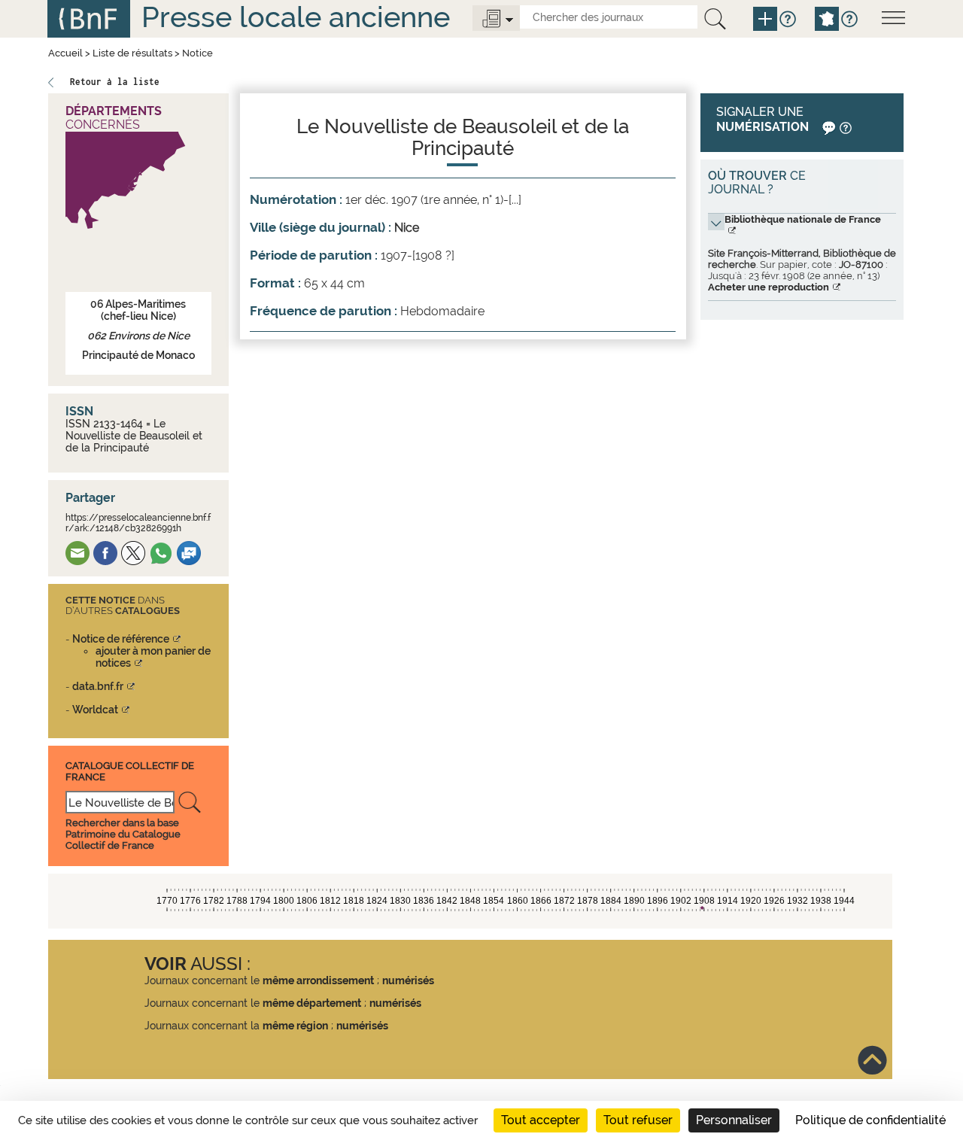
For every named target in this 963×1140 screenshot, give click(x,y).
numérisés (408, 980)
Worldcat (95, 710)
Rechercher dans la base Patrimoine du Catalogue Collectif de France (123, 834)
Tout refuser (638, 1120)
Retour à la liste (114, 82)
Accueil (65, 53)
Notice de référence (120, 639)
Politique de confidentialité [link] (870, 1120)
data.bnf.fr (97, 686)
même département (312, 1003)
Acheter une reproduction (768, 287)
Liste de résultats (132, 53)
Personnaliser (734, 1120)
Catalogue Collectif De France (129, 771)
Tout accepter (540, 1120)
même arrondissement (318, 980)
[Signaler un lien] (827, 127)
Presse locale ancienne (295, 17)
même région (295, 1026)
